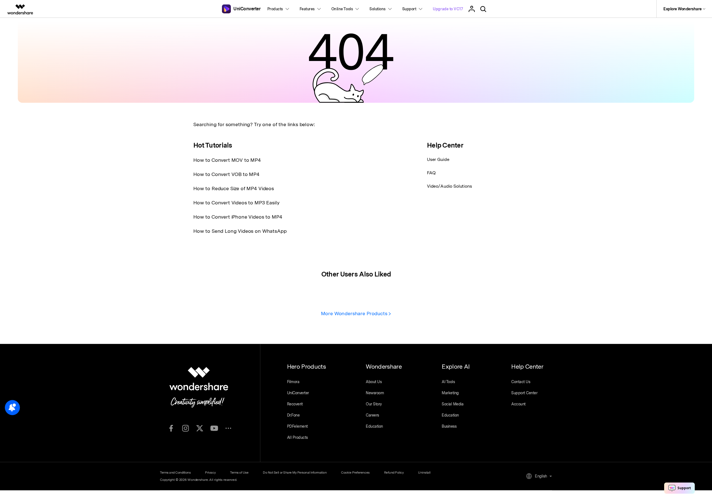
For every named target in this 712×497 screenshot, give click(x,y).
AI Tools (448, 382)
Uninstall (424, 472)
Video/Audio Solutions (449, 186)
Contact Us (520, 382)
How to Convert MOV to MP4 (227, 160)
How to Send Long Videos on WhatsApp (239, 231)
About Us (374, 382)
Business (449, 426)
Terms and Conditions (175, 472)
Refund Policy (394, 472)
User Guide (438, 159)
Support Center (524, 393)
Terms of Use (239, 472)
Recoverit (295, 404)
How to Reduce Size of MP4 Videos (233, 188)
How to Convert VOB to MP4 (226, 174)
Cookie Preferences (355, 472)
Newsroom (375, 393)
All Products (297, 437)
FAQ (431, 172)
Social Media (452, 404)
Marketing (450, 393)
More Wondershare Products (355, 313)
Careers (372, 415)
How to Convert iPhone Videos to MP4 (237, 217)
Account (518, 404)
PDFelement (297, 426)
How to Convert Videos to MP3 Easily (236, 202)
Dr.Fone (293, 415)
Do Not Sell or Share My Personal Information (295, 472)
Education (374, 426)
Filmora (293, 382)
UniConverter (298, 393)
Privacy (210, 472)
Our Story (374, 404)
